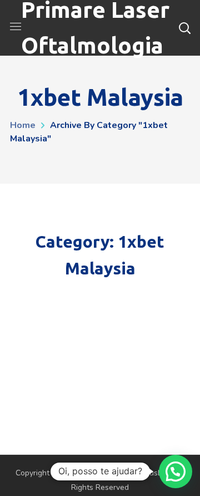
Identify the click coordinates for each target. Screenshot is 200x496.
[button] (175, 471)
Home (23, 125)
